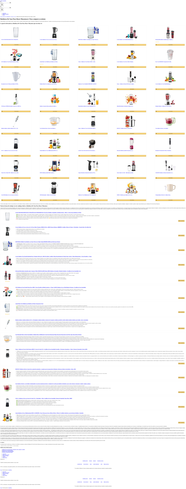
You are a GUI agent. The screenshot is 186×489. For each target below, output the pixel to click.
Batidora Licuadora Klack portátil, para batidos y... (48, 106)
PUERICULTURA (100, 460)
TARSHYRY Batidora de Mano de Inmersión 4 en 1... (164, 172)
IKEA (91, 464)
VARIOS (94, 460)
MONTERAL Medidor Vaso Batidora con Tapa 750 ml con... (88, 39)
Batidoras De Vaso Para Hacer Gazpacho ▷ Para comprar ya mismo (13, 449)
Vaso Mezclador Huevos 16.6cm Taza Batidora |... (48, 128)
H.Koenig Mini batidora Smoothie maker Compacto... (164, 39)
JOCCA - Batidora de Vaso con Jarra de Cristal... (9, 150)
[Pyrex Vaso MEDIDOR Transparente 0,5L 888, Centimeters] (170, 55)
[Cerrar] (2, 4)
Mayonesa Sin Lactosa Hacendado (8, 451)
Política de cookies (5, 455)
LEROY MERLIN (96, 464)
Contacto (4, 456)
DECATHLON (86, 464)
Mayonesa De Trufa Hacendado (7, 450)
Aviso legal (4, 453)
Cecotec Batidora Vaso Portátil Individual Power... (125, 39)
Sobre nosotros (5, 457)
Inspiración (4, 13)
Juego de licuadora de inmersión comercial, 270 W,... (87, 172)
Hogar (15, 16)
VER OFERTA (16, 44)
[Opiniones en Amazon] (42, 64)
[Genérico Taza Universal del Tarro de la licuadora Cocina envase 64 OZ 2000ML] (93, 144)
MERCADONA (106, 464)
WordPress (10, 487)
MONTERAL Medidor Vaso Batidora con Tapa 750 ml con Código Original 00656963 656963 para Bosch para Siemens (37, 241)
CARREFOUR (79, 464)
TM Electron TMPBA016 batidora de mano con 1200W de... (11, 106)
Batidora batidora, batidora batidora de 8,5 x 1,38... (9, 128)
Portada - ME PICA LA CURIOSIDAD (5, 16)
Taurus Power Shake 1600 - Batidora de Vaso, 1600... (10, 172)
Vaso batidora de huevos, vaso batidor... (161, 128)
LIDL (101, 464)
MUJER (90, 460)
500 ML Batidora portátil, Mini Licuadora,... (47, 172)
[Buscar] (0, 1)
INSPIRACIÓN (85, 460)
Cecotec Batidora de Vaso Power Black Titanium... (125, 61)
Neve (1, 487)
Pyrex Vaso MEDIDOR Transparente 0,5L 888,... (163, 61)
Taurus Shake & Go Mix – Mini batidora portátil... (125, 172)
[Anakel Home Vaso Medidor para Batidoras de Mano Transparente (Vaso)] (54, 55)
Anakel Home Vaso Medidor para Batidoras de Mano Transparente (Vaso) (29, 303)
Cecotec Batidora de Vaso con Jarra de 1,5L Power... (48, 39)
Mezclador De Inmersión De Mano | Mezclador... (163, 150)
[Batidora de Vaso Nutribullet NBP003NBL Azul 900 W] (93, 77)
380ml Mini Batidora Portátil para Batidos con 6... (125, 106)
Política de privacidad (6, 454)
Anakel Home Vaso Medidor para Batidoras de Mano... (49, 61)
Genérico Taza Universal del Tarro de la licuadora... (86, 150)
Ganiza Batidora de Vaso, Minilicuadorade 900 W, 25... (49, 150)
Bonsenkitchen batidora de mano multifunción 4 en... (87, 106)
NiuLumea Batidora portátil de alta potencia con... (125, 150)
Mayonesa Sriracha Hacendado (7, 452)
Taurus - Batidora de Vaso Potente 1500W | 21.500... (87, 61)
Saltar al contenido (3, 0)
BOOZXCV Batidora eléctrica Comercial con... (124, 128)
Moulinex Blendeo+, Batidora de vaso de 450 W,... (163, 106)
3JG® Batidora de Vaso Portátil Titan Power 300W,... (10, 61)
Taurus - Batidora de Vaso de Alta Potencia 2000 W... (87, 128)
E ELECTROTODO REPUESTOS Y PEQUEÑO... (9, 39)
